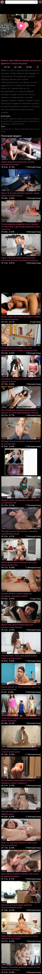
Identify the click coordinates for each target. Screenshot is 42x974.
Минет (20, 118)
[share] (37, 67)
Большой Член (7, 121)
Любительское (18, 124)
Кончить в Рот (7, 129)
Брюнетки (34, 121)
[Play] (21, 25)
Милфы (36, 118)
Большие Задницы (8, 118)
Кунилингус (6, 124)
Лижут (17, 129)
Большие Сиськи (22, 121)
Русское (28, 118)
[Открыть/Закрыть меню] (40, 2)
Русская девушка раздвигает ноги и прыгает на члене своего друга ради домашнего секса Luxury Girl (20, 226)
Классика (25, 129)
